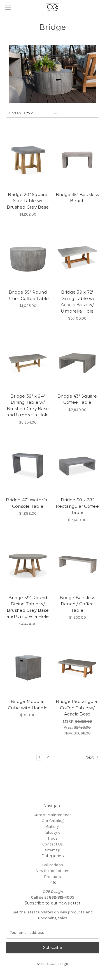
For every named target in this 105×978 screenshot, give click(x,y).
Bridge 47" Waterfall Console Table (28, 503)
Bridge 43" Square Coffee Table (77, 399)
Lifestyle (52, 832)
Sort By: (15, 113)
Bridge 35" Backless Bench (77, 198)
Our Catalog (53, 820)
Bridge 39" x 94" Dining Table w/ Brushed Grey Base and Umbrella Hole (27, 405)
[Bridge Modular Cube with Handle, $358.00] (28, 667)
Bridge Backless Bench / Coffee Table (77, 604)
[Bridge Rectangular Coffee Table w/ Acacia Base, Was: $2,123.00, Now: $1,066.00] (77, 667)
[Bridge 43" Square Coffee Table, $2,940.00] (77, 361)
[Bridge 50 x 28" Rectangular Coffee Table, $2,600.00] (77, 465)
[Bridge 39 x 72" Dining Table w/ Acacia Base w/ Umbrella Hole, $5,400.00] (77, 257)
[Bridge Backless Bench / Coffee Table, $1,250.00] (77, 563)
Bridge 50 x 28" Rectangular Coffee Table (77, 506)
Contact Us (52, 844)
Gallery (52, 826)
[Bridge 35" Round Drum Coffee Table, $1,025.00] (28, 257)
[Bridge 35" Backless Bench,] (77, 160)
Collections (52, 865)
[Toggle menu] (7, 7)
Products (52, 876)
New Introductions (52, 870)
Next (90, 757)
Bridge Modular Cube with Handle (28, 704)
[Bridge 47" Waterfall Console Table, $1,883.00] (28, 465)
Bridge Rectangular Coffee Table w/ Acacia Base (77, 708)
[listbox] (41, 113)
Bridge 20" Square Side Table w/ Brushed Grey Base (28, 201)
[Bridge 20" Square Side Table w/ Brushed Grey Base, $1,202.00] (28, 160)
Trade (52, 838)
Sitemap (52, 850)
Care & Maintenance (52, 814)
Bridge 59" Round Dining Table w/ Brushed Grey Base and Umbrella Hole (27, 607)
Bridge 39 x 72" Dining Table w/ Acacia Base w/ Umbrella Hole (77, 301)
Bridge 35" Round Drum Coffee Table (27, 295)
